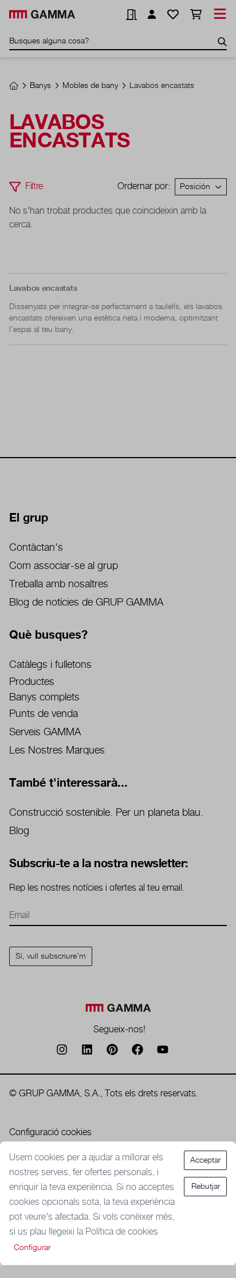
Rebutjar (205, 1187)
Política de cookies (121, 1232)
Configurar (32, 1248)
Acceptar (205, 1160)
